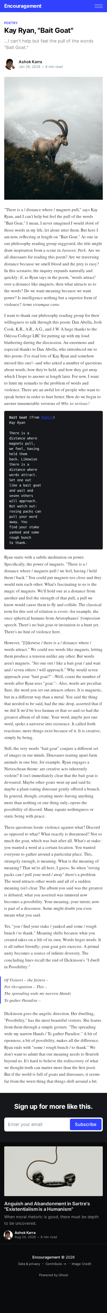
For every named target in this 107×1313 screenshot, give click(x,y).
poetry (11, 23)
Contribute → (56, 1264)
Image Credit (81, 1264)
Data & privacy (29, 1264)
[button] (99, 6)
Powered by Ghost (53, 1275)
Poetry (47, 417)
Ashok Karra (30, 61)
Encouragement (23, 6)
